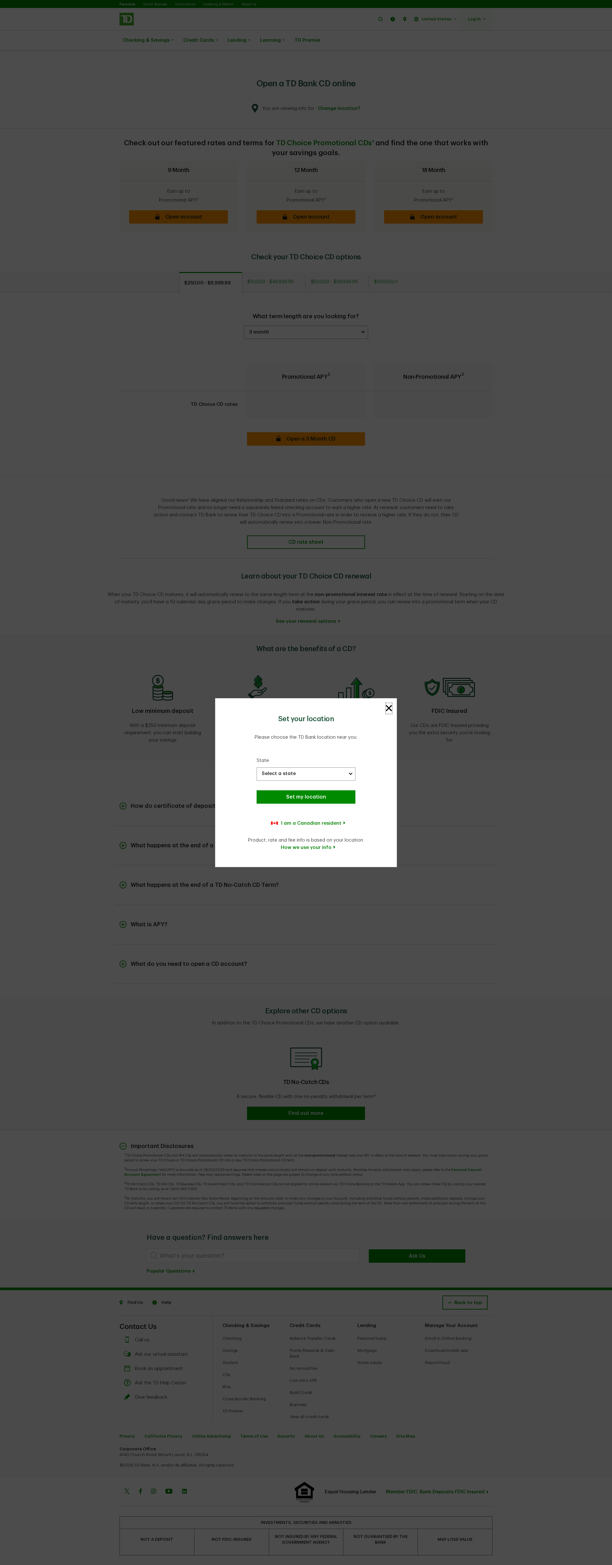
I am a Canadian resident (311, 823)
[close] (389, 708)
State (263, 760)
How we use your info (306, 847)
